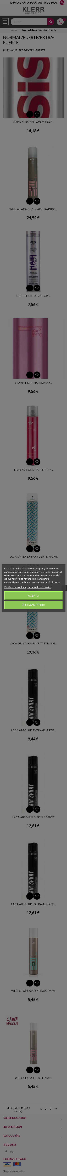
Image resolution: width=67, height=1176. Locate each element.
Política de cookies (15, 587)
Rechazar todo (33, 604)
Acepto (33, 595)
